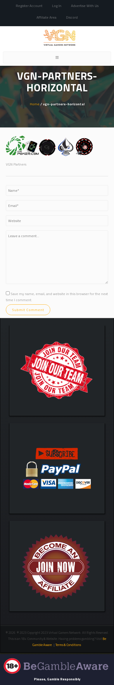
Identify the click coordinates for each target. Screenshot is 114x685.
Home (34, 104)
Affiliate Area (46, 17)
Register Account (29, 5)
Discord (72, 17)
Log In (56, 5)
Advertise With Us (85, 5)
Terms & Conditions (69, 645)
